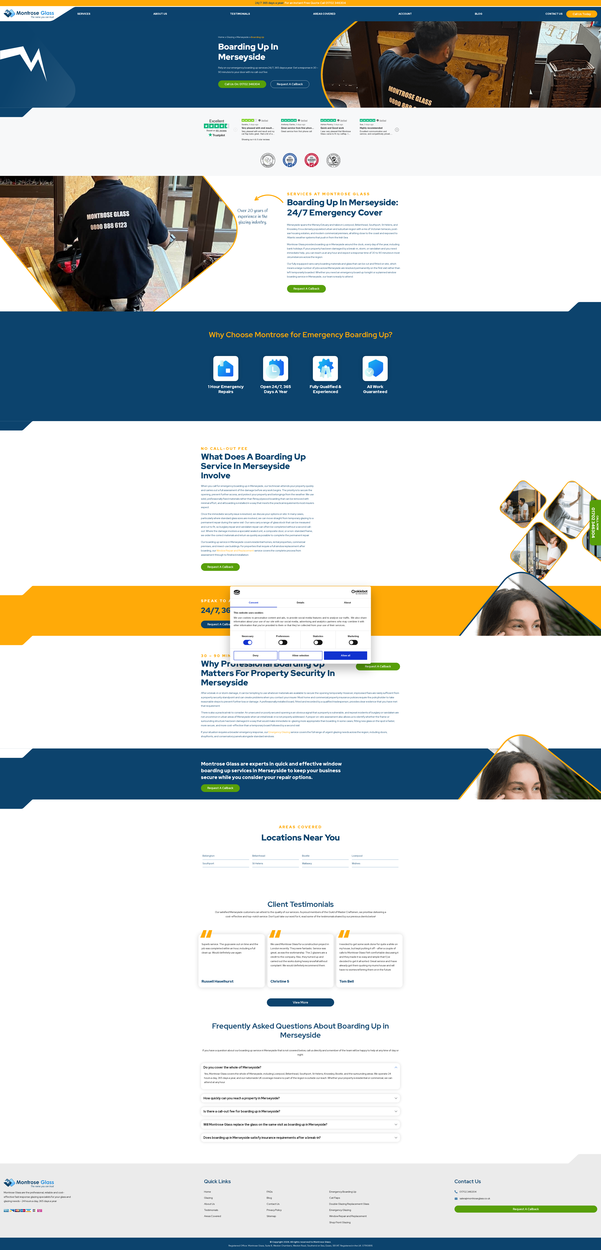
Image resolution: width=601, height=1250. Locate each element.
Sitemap (271, 1216)
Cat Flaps (334, 1197)
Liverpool (357, 855)
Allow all (345, 655)
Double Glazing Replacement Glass (349, 1204)
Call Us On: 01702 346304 (242, 84)
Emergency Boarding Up (342, 1191)
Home (221, 37)
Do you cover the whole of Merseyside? (232, 1067)
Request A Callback (290, 84)
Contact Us (553, 13)
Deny (255, 655)
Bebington (209, 855)
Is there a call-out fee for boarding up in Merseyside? (241, 1111)
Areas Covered (324, 13)
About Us (160, 13)
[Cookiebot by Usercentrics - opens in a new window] (353, 592)
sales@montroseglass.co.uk (474, 1198)
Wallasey (307, 863)
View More (300, 1002)
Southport (208, 863)
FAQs (269, 1191)
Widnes (356, 863)
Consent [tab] (253, 602)
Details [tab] (300, 602)
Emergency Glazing (279, 732)
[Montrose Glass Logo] (29, 14)
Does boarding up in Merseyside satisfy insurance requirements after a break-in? (262, 1138)
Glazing (230, 37)
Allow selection (300, 655)
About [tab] (347, 602)
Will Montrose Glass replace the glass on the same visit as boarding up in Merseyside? (265, 1124)
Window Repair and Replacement (235, 550)
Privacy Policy (274, 1210)
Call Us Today (582, 14)
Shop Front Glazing (340, 1222)
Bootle (306, 855)
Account (405, 13)
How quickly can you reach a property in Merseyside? (241, 1098)
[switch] (282, 642)
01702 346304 (467, 1191)
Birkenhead (258, 855)
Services (83, 13)
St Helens (257, 863)
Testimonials (240, 13)
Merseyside (243, 37)
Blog (478, 13)
